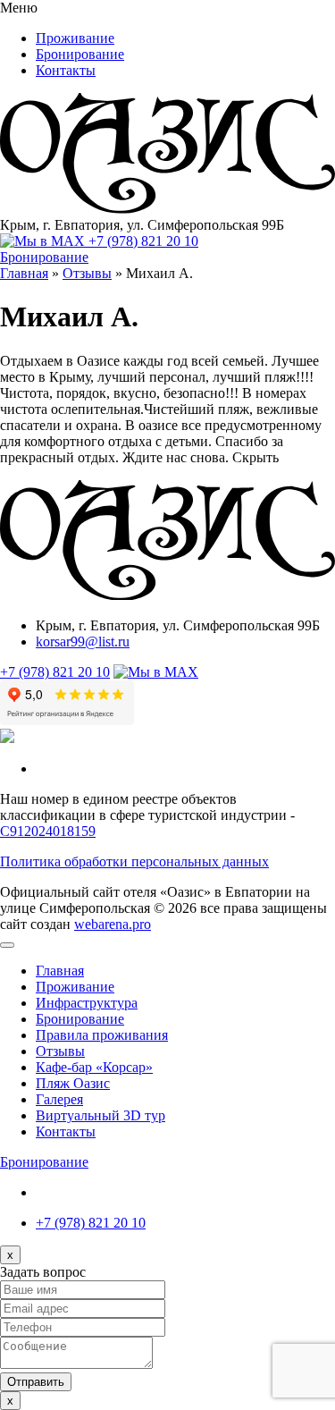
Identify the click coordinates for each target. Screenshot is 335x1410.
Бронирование (80, 54)
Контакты (66, 70)
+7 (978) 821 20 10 (143, 241)
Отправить (35, 1382)
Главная (60, 970)
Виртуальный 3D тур (100, 1115)
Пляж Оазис (73, 1083)
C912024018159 (48, 831)
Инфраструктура (87, 1002)
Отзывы (60, 1051)
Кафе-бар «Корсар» (94, 1067)
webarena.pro (112, 924)
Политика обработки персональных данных (134, 861)
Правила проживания (102, 1035)
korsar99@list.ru (83, 641)
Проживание (75, 38)
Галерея (59, 1099)
